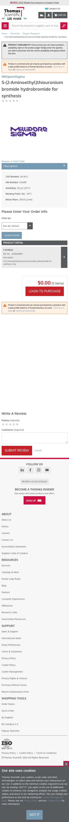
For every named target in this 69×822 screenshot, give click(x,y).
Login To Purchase (45, 291)
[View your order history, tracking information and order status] (41, 15)
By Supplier (7, 717)
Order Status (8, 704)
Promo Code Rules (11, 579)
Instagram (38, 470)
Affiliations (7, 605)
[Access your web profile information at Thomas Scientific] (48, 15)
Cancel (38, 450)
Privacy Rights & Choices (14, 678)
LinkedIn (22, 470)
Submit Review (17, 450)
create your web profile (25, 69)
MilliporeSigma (13, 77)
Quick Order (8, 710)
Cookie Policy (8, 665)
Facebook (30, 470)
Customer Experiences (13, 599)
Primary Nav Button (5, 25)
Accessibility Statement (14, 546)
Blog (4, 585)
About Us (6, 519)
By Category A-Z (10, 724)
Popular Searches (11, 730)
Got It (34, 814)
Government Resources (14, 619)
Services (6, 565)
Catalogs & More (10, 572)
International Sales (11, 638)
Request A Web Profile (13, 161)
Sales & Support (10, 631)
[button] (64, 257)
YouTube (47, 470)
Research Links (9, 612)
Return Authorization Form (15, 691)
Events (5, 526)
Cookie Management (12, 671)
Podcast (6, 592)
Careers (6, 533)
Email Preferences (11, 645)
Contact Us (54, 8)
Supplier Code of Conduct (15, 553)
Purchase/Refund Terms (14, 685)
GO (63, 25)
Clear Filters (11, 235)
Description (10, 166)
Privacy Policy (9, 658)
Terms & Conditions (12, 651)
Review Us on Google (34, 481)
